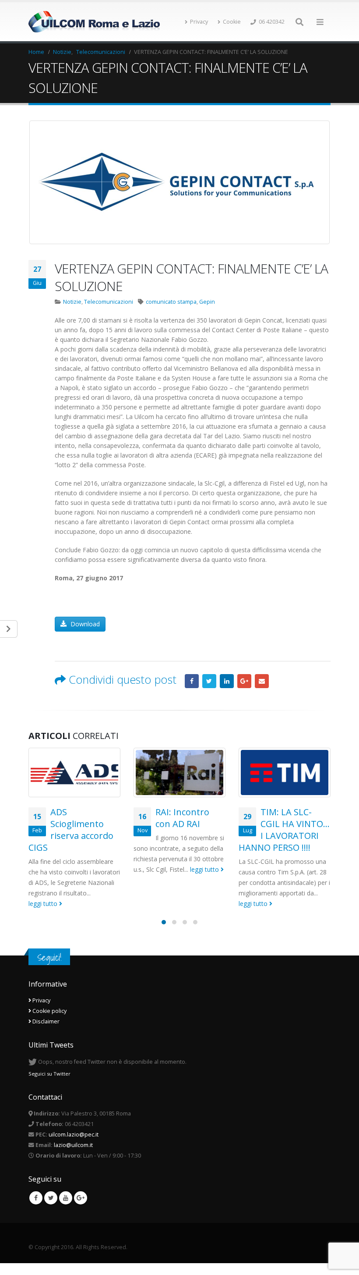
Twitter (209, 681)
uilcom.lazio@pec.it (74, 1134)
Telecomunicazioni (108, 301)
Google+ (244, 681)
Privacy (199, 21)
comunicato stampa (171, 301)
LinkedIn (227, 681)
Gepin (207, 301)
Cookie (232, 21)
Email (262, 681)
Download (84, 624)
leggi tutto (43, 903)
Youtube (65, 1197)
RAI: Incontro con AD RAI (182, 818)
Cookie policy (49, 1011)
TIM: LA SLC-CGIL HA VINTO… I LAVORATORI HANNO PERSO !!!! (284, 829)
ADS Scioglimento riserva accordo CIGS (70, 829)
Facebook (192, 681)
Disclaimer (45, 1021)
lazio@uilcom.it (73, 1145)
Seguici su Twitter (49, 1073)
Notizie (72, 301)
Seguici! (49, 957)
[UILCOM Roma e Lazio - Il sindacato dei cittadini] (94, 21)
